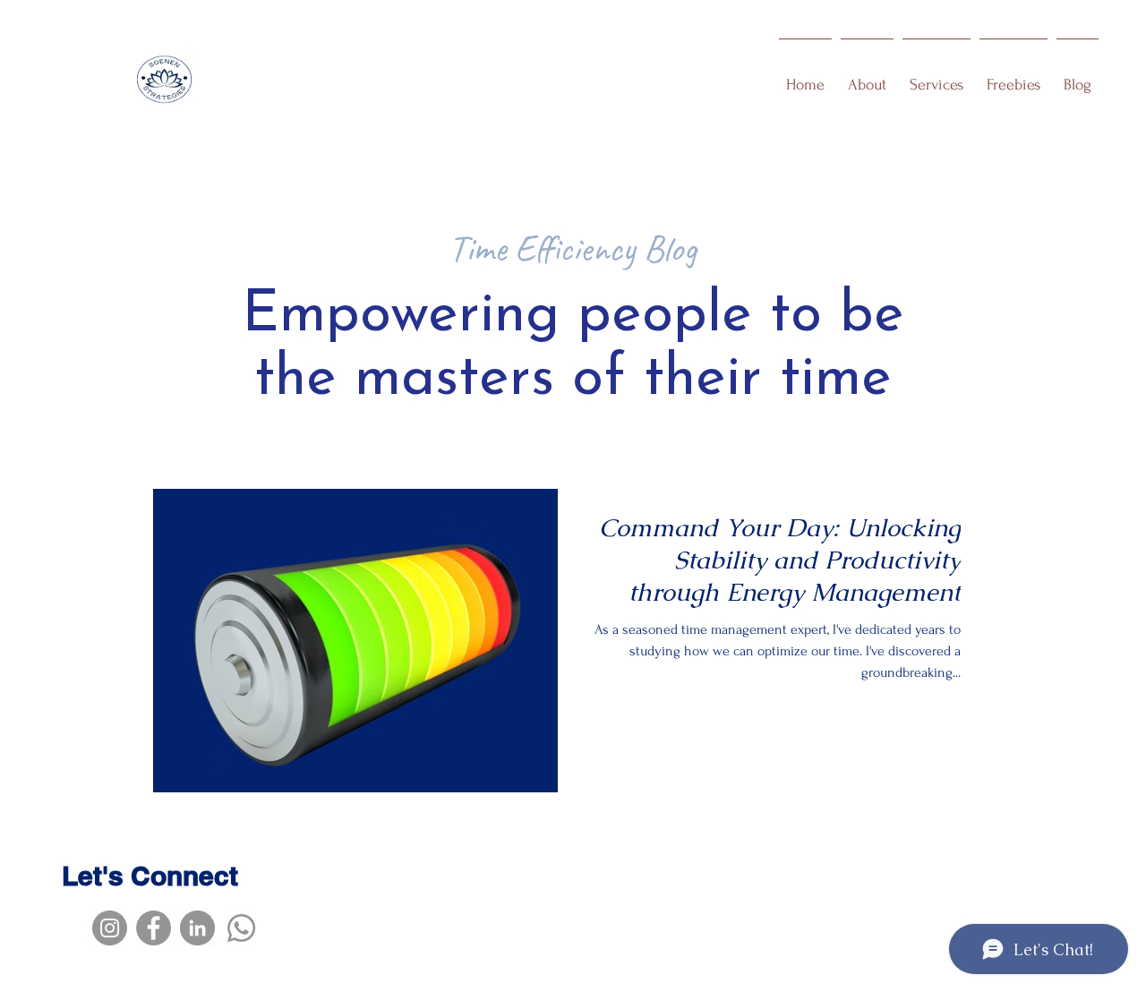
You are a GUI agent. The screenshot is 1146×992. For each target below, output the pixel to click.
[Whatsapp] (241, 928)
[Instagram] (109, 928)
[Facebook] (153, 928)
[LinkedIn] (197, 928)
